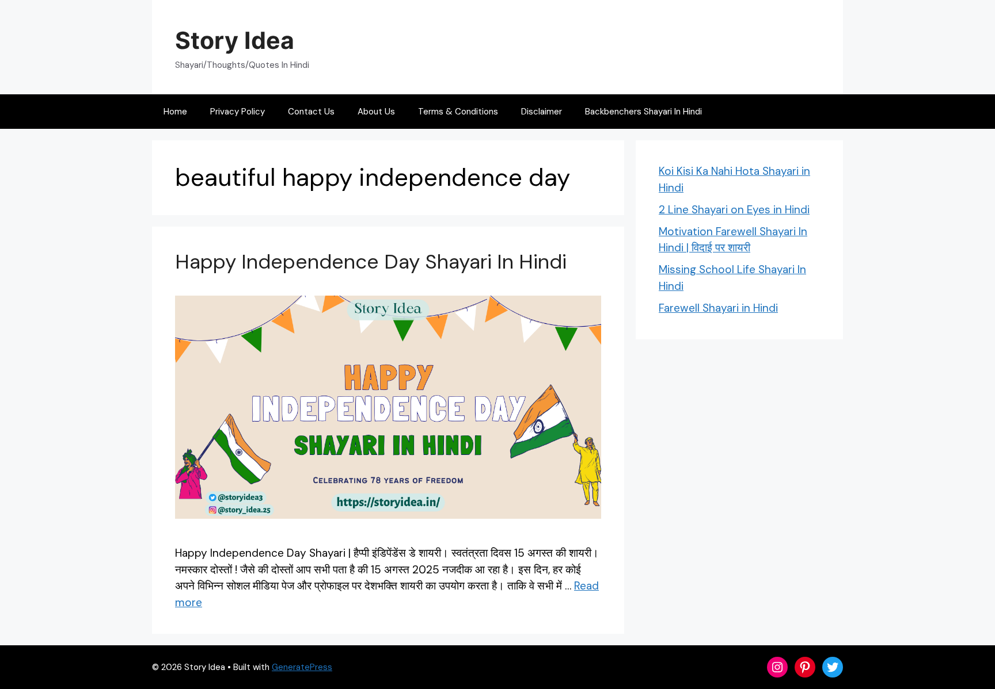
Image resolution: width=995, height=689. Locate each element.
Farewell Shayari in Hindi (718, 308)
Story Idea (234, 40)
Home (175, 111)
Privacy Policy (237, 111)
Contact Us (311, 111)
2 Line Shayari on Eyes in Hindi (734, 209)
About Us (376, 111)
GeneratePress (302, 667)
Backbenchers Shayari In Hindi (643, 111)
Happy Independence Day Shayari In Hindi (371, 261)
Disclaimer (541, 111)
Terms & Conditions (458, 111)
